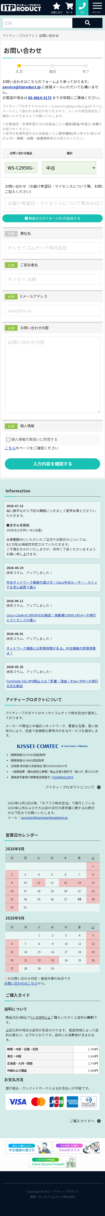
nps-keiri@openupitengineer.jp (44, 817)
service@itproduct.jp (21, 86)
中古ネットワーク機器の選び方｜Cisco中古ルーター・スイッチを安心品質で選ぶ (51, 584)
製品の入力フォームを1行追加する (54, 218)
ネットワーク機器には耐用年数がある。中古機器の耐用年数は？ (51, 650)
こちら (10, 447)
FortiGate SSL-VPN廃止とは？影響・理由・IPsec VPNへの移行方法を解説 (52, 683)
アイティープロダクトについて (70, 787)
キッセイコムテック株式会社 (56, 1197)
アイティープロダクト (19, 35)
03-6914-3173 (39, 97)
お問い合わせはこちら (20, 983)
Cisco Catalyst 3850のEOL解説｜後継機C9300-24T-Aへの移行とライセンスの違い (51, 617)
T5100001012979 (62, 777)
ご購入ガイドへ (82, 1120)
